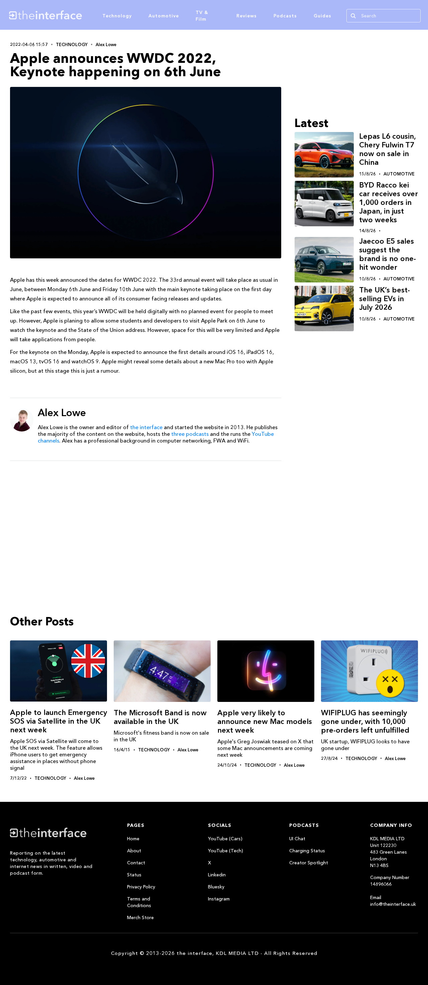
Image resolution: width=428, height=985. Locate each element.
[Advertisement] (145, 518)
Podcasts (285, 16)
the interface (146, 427)
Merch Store (140, 917)
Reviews (246, 16)
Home (133, 839)
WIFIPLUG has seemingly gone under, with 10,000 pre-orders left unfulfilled (365, 721)
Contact (136, 863)
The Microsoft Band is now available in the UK (160, 717)
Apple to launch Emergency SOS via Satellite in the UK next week (58, 721)
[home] (76, 15)
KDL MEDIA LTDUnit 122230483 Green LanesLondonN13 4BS (388, 852)
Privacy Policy (141, 887)
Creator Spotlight (308, 863)
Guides (322, 16)
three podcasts (190, 433)
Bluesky (216, 887)
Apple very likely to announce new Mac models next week (264, 721)
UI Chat (297, 839)
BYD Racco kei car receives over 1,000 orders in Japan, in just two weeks (388, 202)
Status (134, 875)
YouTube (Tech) (225, 851)
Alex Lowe (106, 44)
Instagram (219, 899)
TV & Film (202, 15)
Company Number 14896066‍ (389, 880)
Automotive (163, 16)
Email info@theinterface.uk (393, 900)
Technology (117, 16)
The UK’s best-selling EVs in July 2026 (384, 298)
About (134, 851)
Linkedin (217, 875)
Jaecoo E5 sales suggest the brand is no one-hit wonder (387, 254)
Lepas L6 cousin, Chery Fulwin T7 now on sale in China (387, 149)
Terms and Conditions (139, 902)
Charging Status (307, 851)
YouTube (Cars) (225, 839)
